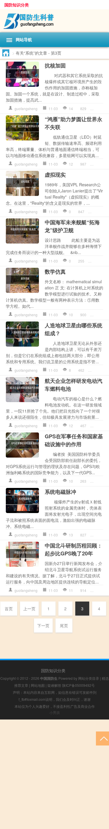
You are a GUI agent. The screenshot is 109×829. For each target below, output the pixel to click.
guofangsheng (26, 108)
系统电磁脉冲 (60, 492)
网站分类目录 (88, 678)
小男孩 (54, 712)
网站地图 (38, 685)
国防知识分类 (16, 5)
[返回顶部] (102, 738)
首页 (9, 608)
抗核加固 (55, 65)
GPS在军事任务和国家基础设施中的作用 (74, 440)
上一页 (29, 608)
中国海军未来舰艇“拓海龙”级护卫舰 (72, 226)
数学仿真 (55, 271)
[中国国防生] (54, 20)
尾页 (64, 625)
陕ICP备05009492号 (78, 685)
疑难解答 (54, 685)
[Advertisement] (54, 774)
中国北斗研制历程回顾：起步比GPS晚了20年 (73, 549)
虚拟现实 (55, 174)
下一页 (43, 625)
